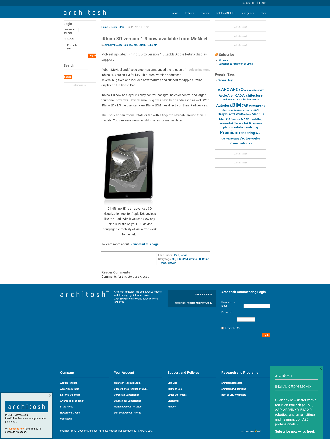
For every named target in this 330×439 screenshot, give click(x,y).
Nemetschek (226, 123)
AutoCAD (255, 100)
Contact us (66, 418)
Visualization (239, 143)
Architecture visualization (237, 99)
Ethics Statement (177, 394)
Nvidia (259, 123)
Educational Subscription (127, 400)
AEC (225, 89)
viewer (172, 263)
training (235, 139)
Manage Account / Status (127, 406)
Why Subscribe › (203, 294)
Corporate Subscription (126, 394)
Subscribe (249, 3)
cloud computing (230, 110)
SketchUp (226, 138)
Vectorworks (249, 138)
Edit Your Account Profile (127, 412)
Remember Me (73, 47)
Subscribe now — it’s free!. (295, 431)
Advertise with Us (69, 389)
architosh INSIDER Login (127, 382)
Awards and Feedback (72, 400)
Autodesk (224, 105)
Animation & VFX (255, 90)
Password (68, 38)
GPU (257, 110)
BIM (236, 105)
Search (68, 77)
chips (263, 13)
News (114, 27)
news (175, 13)
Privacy (172, 406)
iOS (179, 259)
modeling (256, 119)
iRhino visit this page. (144, 244)
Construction (243, 110)
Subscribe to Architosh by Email (235, 63)
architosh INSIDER (225, 13)
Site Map (172, 382)
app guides (248, 13)
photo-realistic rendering (240, 127)
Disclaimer (173, 400)
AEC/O (237, 89)
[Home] (86, 14)
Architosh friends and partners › (193, 303)
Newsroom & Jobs (70, 412)
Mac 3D (258, 114)
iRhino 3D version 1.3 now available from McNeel (154, 39)
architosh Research (232, 382)
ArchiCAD (234, 95)
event (252, 110)
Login (262, 3)
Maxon (236, 119)
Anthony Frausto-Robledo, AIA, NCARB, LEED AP (130, 45)
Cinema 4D (259, 105)
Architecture (252, 95)
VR (250, 143)
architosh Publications (233, 389)
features (189, 13)
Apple (223, 95)
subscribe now (16, 428)
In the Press (66, 406)
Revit (258, 133)
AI (245, 90)
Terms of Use (175, 389)
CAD (245, 105)
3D (173, 259)
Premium (229, 132)
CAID (251, 106)
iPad (121, 27)
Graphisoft (226, 114)
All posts (223, 60)
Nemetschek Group (245, 123)
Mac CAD (226, 119)
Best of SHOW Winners (233, 394)
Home (104, 27)
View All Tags (225, 80)
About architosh (69, 382)
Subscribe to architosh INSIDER (131, 389)
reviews (205, 13)
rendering (247, 133)
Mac (249, 114)
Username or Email (68, 31)
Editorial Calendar (70, 394)
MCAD (245, 119)
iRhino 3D (195, 259)
